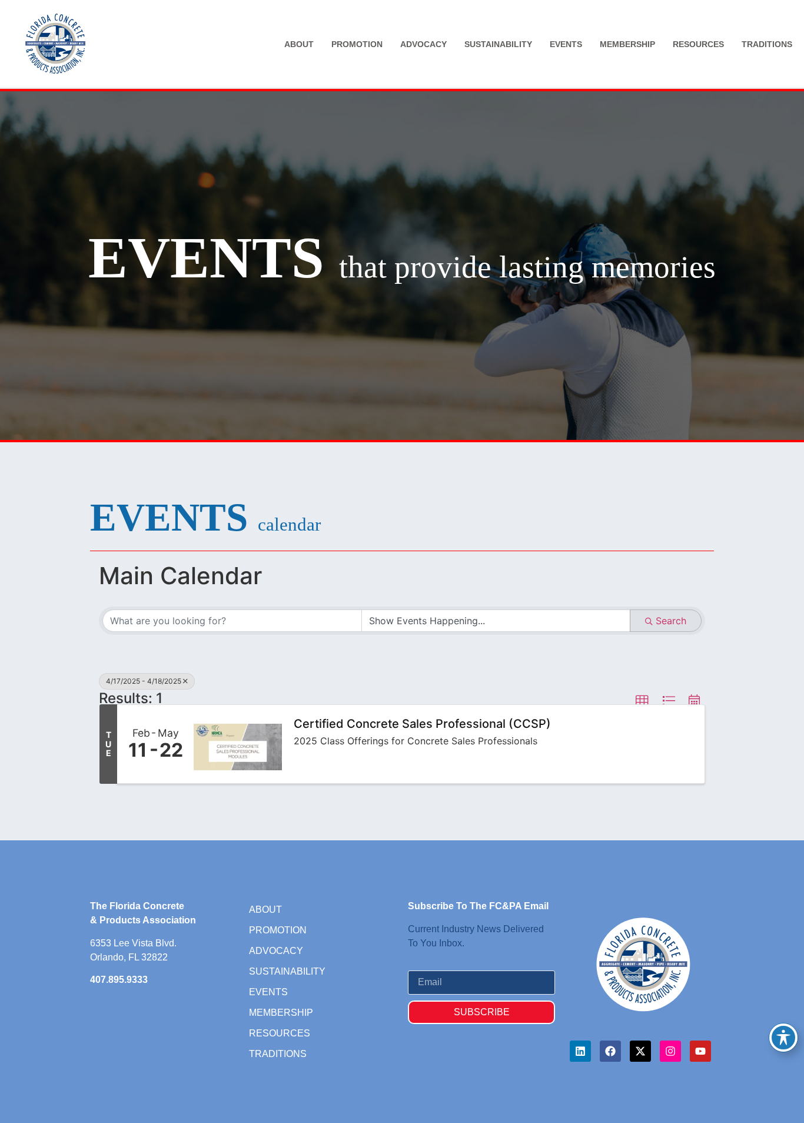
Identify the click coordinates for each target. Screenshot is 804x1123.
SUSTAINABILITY (498, 44)
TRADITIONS (767, 44)
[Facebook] (610, 1051)
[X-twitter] (640, 1051)
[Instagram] (670, 1051)
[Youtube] (700, 1051)
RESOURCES (698, 44)
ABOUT (299, 44)
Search (671, 621)
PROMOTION (357, 44)
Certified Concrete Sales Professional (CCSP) (422, 724)
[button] (642, 701)
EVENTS (566, 44)
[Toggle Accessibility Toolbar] (783, 1037)
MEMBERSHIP (627, 44)
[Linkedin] (580, 1051)
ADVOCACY (423, 44)
